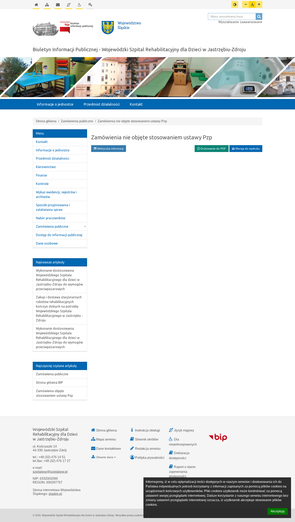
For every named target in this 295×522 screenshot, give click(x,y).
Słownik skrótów (146, 439)
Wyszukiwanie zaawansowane (240, 22)
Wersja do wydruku (247, 148)
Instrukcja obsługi (147, 430)
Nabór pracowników (50, 218)
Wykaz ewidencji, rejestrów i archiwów (56, 194)
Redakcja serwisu (148, 448)
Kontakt (136, 104)
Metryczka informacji (110, 148)
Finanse (41, 175)
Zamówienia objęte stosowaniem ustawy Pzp (54, 393)
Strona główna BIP (49, 382)
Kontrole (42, 184)
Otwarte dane (104, 457)
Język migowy (184, 430)
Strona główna (46, 121)
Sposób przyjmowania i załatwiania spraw (53, 207)
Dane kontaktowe (108, 448)
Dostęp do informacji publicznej (59, 235)
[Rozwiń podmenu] (85, 226)
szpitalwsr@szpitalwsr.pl (50, 471)
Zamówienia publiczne (77, 121)
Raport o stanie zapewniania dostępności (182, 471)
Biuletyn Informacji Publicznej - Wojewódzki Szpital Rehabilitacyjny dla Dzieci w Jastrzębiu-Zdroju (139, 49)
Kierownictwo (46, 167)
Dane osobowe (47, 243)
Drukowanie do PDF (213, 148)
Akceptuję (278, 511)
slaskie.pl (55, 493)
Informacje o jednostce (55, 104)
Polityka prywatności (149, 457)
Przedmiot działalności (101, 104)
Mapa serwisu (106, 439)
